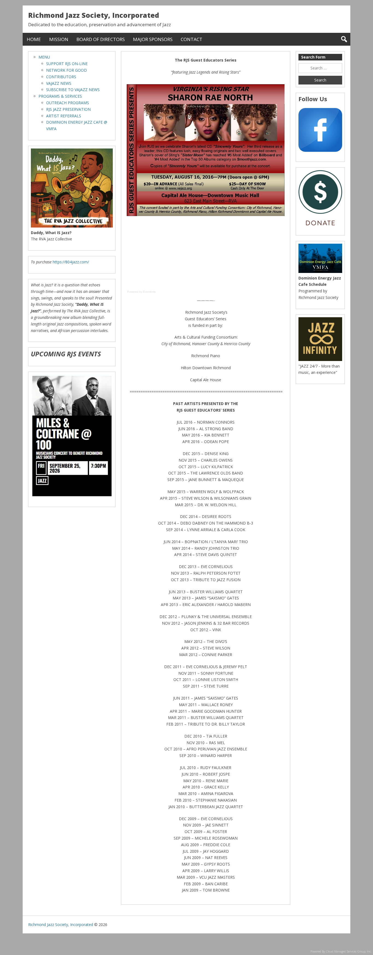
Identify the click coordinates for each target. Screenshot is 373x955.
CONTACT (191, 39)
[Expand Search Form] (344, 39)
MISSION (58, 39)
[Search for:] (320, 68)
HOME (34, 39)
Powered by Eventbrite (141, 291)
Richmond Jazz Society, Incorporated (93, 15)
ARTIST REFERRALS (63, 115)
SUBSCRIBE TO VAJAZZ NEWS (73, 89)
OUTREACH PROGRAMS (67, 102)
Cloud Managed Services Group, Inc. (349, 951)
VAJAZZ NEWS (58, 83)
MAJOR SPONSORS (153, 39)
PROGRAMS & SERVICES (60, 96)
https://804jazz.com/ (71, 261)
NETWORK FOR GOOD (66, 70)
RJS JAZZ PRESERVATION (68, 109)
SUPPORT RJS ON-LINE (67, 63)
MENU (44, 57)
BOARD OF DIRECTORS (100, 39)
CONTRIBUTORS (61, 76)
